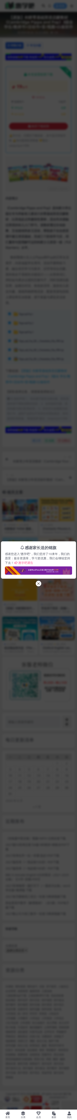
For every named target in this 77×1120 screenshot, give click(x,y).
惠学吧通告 (25, 563)
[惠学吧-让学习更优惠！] (38, 569)
